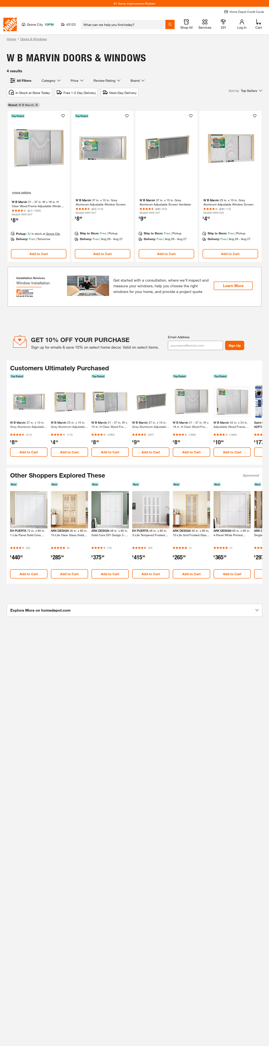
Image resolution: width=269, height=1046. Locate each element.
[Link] (39, 186)
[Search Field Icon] (170, 24)
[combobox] (123, 24)
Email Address (179, 337)
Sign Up (234, 345)
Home (11, 39)
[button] (245, 90)
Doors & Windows (33, 39)
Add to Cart (38, 254)
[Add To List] (63, 116)
